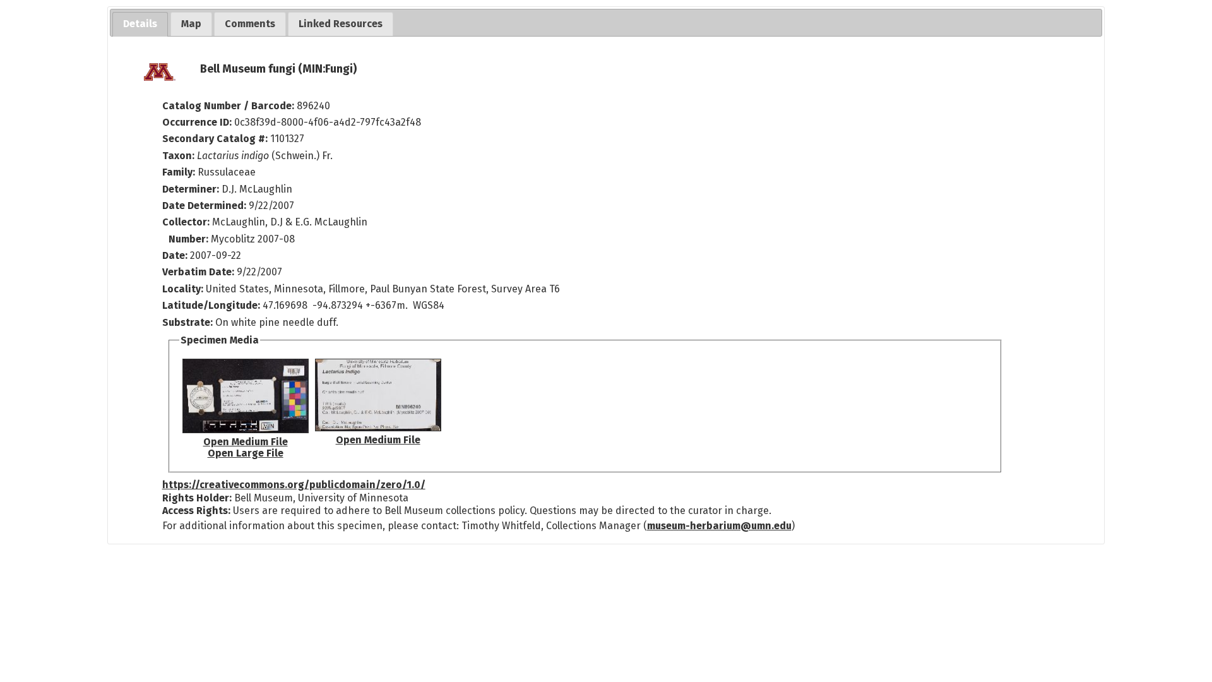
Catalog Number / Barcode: (229, 106)
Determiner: (192, 189)
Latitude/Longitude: (211, 305)
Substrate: (188, 322)
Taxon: (178, 156)
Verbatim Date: (198, 272)
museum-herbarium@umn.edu (719, 526)
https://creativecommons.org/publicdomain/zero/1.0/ (293, 485)
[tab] (140, 24)
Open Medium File (245, 442)
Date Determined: (205, 206)
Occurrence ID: (198, 122)
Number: (190, 239)
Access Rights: (196, 511)
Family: (178, 172)
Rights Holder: (197, 498)
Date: (174, 255)
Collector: (187, 222)
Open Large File (245, 453)
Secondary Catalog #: (215, 139)
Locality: (182, 289)
